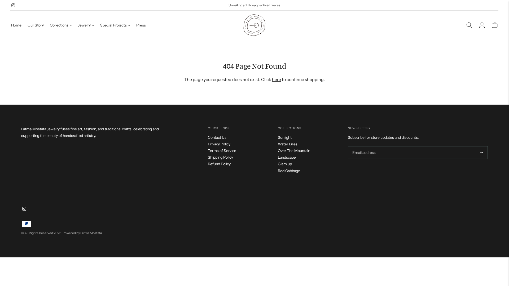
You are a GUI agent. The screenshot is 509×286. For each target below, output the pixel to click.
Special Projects (113, 25)
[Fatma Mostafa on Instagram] (13, 5)
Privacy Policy (219, 144)
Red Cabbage (289, 170)
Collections (59, 25)
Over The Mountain (294, 150)
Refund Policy (219, 164)
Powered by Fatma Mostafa (82, 233)
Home (16, 25)
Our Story (36, 25)
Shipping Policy (220, 157)
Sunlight (285, 137)
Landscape (287, 157)
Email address (363, 146)
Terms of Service (222, 150)
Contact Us (217, 137)
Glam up (285, 164)
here (276, 79)
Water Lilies (287, 144)
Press (141, 25)
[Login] (482, 25)
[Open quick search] (469, 25)
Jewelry (84, 25)
